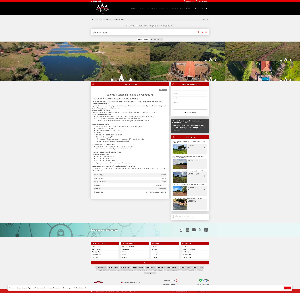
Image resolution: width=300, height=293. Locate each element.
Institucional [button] (188, 8)
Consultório (125, 249)
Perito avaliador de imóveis (175, 9)
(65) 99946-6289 (203, 1)
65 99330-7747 (190, 1)
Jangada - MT (107, 19)
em (173, 267)
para (113, 267)
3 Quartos (155, 252)
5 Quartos (155, 257)
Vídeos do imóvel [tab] (157, 39)
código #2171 (114, 270)
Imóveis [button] (133, 8)
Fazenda (115, 19)
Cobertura (125, 252)
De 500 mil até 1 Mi (187, 252)
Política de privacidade (203, 284)
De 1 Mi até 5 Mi (187, 254)
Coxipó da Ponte (97, 249)
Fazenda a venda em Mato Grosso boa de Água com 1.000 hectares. (189, 142)
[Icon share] (92, 1)
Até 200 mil (185, 246)
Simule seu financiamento (159, 9)
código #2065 (185, 267)
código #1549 (157, 270)
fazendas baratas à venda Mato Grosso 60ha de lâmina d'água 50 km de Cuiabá (188, 156)
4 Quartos (155, 254)
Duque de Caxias (97, 252)
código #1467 (150, 267)
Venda (100, 19)
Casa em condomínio (128, 246)
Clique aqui (176, 218)
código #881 (102, 270)
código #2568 (101, 267)
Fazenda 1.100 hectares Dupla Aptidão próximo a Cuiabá (189, 184)
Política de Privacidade (81, 288)
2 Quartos (155, 249)
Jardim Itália (95, 257)
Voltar (206, 19)
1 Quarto (154, 246)
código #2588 (198, 267)
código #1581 (125, 267)
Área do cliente (201, 9)
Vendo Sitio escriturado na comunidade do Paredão (187, 198)
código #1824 (190, 270)
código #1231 (145, 270)
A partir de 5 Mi (186, 257)
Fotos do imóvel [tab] (144, 39)
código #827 (133, 270)
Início (95, 19)
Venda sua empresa (144, 9)
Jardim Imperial (96, 254)
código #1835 (149, 273)
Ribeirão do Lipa (96, 246)
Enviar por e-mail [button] (191, 112)
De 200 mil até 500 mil (188, 249)
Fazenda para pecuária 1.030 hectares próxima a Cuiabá (189, 171)
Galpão (124, 254)
